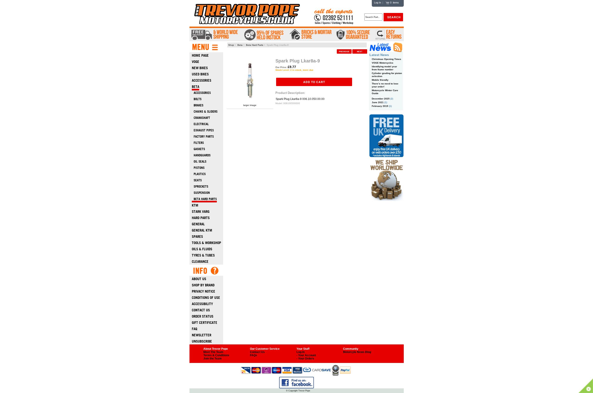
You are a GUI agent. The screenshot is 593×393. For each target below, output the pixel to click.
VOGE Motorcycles (382, 63)
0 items (394, 2)
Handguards (201, 155)
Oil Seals (199, 161)
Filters (198, 143)
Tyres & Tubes (203, 255)
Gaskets (198, 149)
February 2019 (380, 106)
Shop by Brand (203, 285)
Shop (231, 45)
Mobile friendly (380, 80)
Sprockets (200, 186)
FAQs (253, 355)
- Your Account (306, 355)
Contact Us (201, 310)
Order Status (202, 316)
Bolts (197, 99)
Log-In (300, 352)
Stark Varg (200, 211)
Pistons (198, 168)
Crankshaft (201, 118)
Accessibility (202, 304)
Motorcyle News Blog (357, 352)
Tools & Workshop (206, 243)
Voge (195, 61)
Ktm (195, 205)
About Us (199, 279)
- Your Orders (305, 358)
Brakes (197, 105)
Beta (240, 45)
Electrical (200, 124)
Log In (377, 2)
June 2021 (378, 102)
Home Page (200, 55)
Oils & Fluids (202, 249)
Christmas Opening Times (386, 59)
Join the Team (212, 358)
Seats (197, 180)
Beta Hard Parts (254, 45)
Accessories (201, 80)
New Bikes (200, 68)
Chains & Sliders (205, 111)
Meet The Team (213, 352)
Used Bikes (200, 74)
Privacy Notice (203, 291)
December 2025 (381, 98)
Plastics (199, 174)
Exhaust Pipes (203, 130)
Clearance (200, 261)
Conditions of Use (206, 297)
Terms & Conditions (216, 355)
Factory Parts (203, 136)
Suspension (201, 193)
